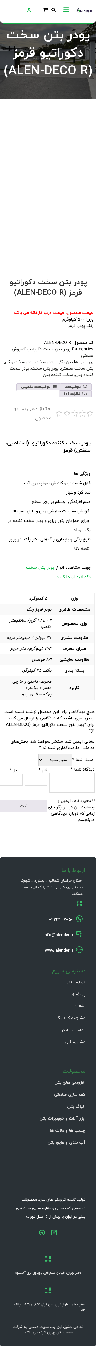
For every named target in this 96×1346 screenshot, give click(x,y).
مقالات (79, 1006)
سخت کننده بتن (58, 375)
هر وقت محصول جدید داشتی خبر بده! (47, 237)
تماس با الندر (73, 1030)
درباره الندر (76, 982)
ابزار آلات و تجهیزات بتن (62, 1118)
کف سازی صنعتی (69, 1094)
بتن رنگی (65, 362)
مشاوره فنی (75, 1042)
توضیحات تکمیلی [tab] (36, 387)
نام (43, 770)
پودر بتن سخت (45, 368)
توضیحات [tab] (73, 387)
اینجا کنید (67, 577)
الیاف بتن (76, 1106)
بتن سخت (44, 362)
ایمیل (16, 770)
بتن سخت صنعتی (77, 368)
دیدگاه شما (83, 769)
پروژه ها (78, 994)
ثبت (77, 259)
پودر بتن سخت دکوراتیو (48, 349)
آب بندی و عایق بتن (66, 1142)
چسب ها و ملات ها (67, 1130)
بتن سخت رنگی (19, 362)
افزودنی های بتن (69, 1082)
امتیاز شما (83, 760)
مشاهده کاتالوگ (70, 1018)
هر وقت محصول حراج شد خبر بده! (50, 231)
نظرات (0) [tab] (72, 393)
